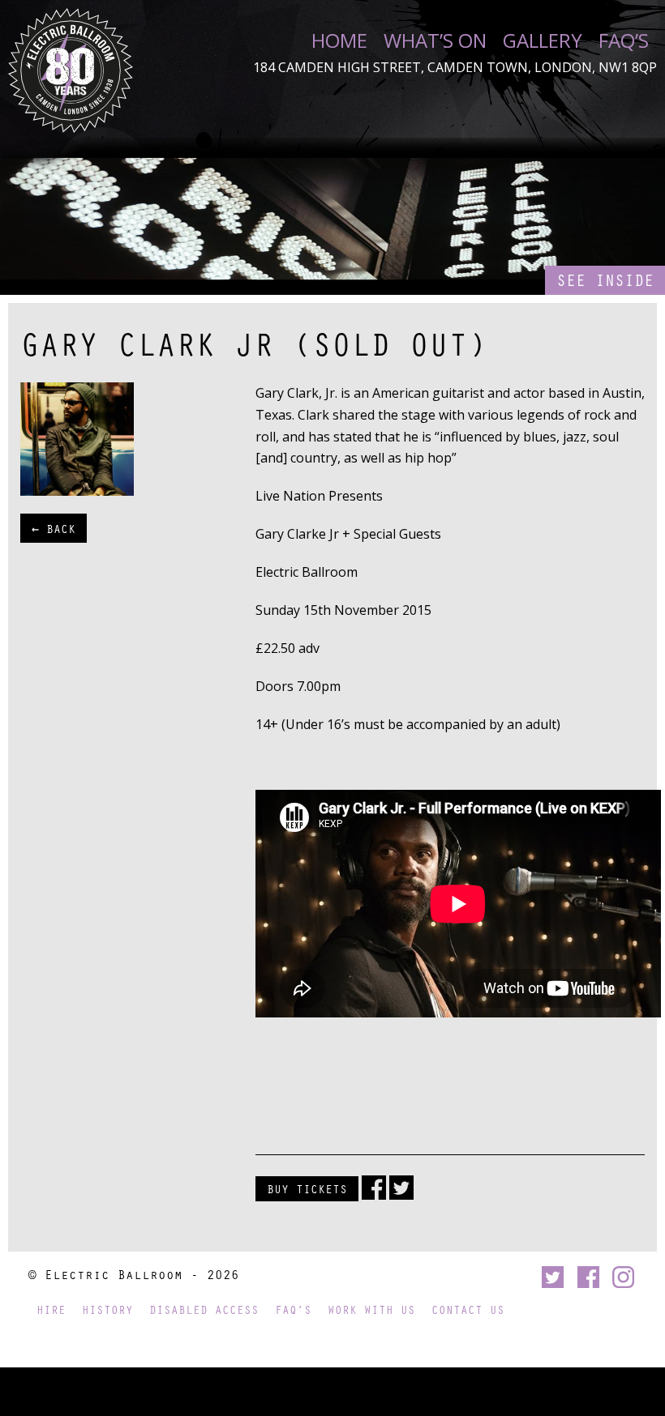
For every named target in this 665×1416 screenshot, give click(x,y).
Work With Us (371, 1309)
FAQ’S (623, 40)
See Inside (605, 280)
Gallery (542, 40)
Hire (51, 1309)
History (107, 1309)
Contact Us (467, 1309)
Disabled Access (204, 1309)
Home (339, 40)
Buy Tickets (307, 1188)
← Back (53, 528)
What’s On (435, 40)
